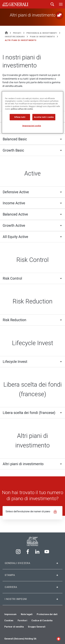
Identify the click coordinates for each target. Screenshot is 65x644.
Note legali (27, 614)
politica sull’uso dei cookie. (22, 109)
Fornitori (22, 620)
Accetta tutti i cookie (44, 117)
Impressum (10, 614)
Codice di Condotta (41, 620)
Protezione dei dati (47, 614)
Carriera (11, 587)
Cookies (8, 620)
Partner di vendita (14, 627)
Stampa (10, 575)
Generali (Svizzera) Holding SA (20, 638)
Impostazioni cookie (31, 125)
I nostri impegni (16, 599)
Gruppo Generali (37, 627)
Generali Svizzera (17, 563)
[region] (32, 112)
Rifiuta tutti (19, 117)
